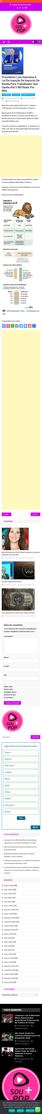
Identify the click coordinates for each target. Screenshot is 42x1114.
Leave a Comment (13, 101)
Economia (16, 94)
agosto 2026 (8, 885)
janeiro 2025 (8, 962)
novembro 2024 (9, 970)
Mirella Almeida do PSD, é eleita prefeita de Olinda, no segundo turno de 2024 (21, 554)
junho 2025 (8, 942)
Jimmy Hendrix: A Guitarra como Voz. (36, 514)
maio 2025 (8, 946)
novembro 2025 (9, 922)
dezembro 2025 (9, 918)
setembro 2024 (9, 978)
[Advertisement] (21, 156)
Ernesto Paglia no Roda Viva (12, 582)
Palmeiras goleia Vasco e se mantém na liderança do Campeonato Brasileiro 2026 (22, 862)
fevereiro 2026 (9, 910)
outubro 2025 (9, 926)
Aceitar (11, 1110)
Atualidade (6, 94)
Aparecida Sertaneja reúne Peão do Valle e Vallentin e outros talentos (19, 855)
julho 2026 (7, 890)
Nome (6, 657)
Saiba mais (30, 1110)
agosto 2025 (8, 934)
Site (5, 675)
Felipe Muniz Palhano (21, 1028)
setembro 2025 (9, 930)
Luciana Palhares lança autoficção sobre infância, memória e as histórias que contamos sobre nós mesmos (22, 870)
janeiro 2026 (8, 914)
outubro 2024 (9, 974)
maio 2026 (8, 898)
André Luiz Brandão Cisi (27, 558)
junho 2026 (8, 894)
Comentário (9, 636)
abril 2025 (7, 950)
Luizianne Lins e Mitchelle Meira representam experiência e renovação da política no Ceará (20, 841)
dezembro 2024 (9, 966)
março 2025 (8, 954)
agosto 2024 (8, 982)
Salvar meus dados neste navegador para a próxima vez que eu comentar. (10, 692)
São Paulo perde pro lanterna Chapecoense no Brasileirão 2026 (20, 848)
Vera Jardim (18, 1061)
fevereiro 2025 (9, 958)
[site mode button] (34, 42)
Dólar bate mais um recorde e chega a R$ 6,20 (18, 613)
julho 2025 (7, 938)
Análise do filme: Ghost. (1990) (8, 514)
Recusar (20, 1110)
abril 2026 (7, 902)
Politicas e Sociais (28, 94)
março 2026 (8, 906)
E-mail (7, 666)
